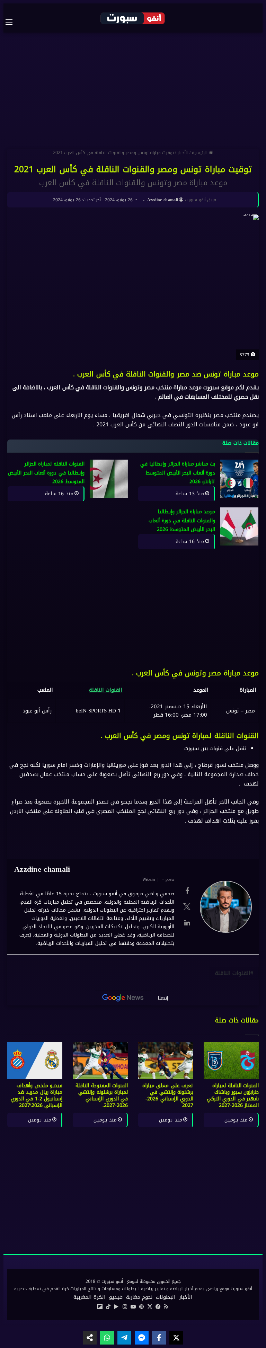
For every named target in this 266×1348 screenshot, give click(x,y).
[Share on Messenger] (142, 1338)
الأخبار (182, 152)
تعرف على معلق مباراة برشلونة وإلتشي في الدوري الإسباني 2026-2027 (167, 1095)
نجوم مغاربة (139, 1297)
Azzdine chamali (162, 200)
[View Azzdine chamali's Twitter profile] (187, 907)
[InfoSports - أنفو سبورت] (133, 18)
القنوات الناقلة (105, 690)
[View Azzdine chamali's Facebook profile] (187, 891)
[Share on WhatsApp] (107, 1338)
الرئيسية (200, 152)
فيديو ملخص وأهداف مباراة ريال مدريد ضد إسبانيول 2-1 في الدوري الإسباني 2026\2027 (36, 1095)
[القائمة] (12, 22)
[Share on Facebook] (159, 1338)
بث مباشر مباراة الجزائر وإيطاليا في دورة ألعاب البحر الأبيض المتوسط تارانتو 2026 (177, 472)
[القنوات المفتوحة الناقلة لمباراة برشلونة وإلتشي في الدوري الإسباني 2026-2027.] (100, 1060)
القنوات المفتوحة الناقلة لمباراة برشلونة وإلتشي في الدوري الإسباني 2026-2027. (102, 1095)
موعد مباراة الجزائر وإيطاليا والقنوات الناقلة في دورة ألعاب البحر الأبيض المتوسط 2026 (182, 520)
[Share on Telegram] (124, 1338)
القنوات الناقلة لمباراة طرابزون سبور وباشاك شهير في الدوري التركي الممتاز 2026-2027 (233, 1095)
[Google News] (123, 997)
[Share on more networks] (90, 1338)
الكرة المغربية (89, 1297)
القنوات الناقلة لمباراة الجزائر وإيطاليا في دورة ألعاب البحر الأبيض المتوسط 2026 (46, 472)
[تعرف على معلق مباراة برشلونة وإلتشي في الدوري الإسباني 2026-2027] (165, 1060)
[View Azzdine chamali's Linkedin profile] (187, 923)
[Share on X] (176, 1338)
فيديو (116, 1297)
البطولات (166, 1297)
